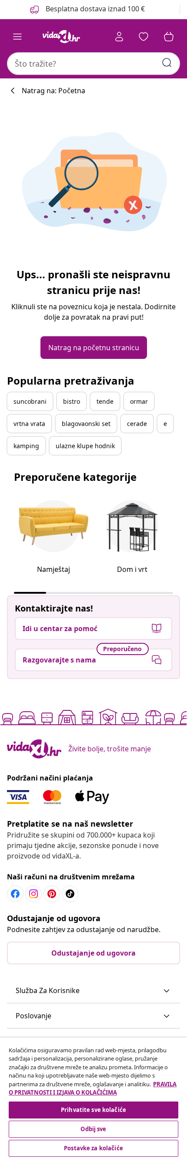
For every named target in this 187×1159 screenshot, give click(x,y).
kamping (26, 446)
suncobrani (30, 401)
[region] (93, 1098)
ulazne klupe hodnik (85, 446)
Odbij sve (93, 1129)
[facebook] (15, 893)
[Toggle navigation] (17, 36)
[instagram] (33, 893)
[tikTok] (70, 893)
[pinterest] (51, 893)
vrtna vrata (29, 423)
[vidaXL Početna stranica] (61, 36)
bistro (71, 401)
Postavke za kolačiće (93, 1148)
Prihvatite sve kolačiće (93, 1110)
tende (105, 401)
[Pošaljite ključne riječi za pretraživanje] (167, 63)
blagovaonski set (86, 423)
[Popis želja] (143, 36)
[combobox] (93, 63)
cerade (137, 423)
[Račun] (119, 36)
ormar (139, 401)
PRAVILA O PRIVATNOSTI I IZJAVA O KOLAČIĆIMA (93, 1088)
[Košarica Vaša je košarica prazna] (169, 36)
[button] (93, 991)
